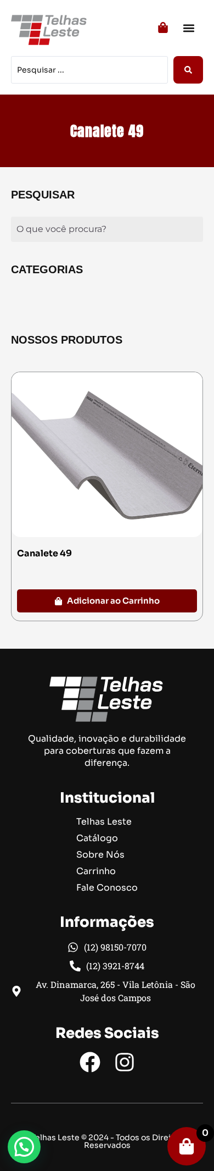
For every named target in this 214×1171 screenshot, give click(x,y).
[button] (188, 28)
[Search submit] (188, 70)
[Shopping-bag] (186, 1146)
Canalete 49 (44, 553)
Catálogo (97, 838)
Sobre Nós (100, 854)
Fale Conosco (107, 887)
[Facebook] (90, 1062)
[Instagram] (124, 1062)
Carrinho (96, 871)
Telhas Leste (104, 821)
